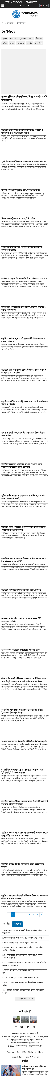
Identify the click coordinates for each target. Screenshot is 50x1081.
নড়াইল (29, 43)
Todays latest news (25, 999)
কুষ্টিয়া (5, 43)
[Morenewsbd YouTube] (24, 5)
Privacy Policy (16, 1057)
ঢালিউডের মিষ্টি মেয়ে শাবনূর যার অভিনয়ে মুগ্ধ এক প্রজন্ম (24, 938)
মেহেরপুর (20, 43)
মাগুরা (12, 43)
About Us (10, 1052)
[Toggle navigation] (2, 5)
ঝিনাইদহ (39, 38)
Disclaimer (32, 1052)
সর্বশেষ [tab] (17, 923)
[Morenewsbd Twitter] (28, 5)
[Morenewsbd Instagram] (32, 5)
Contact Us (21, 1052)
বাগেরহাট (13, 38)
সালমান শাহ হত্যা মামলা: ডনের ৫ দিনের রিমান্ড (21, 977)
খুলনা (5, 38)
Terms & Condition (31, 1057)
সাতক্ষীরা (38, 43)
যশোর (31, 38)
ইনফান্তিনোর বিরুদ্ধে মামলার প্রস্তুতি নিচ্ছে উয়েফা (21, 943)
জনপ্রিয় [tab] (7, 923)
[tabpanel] (25, 965)
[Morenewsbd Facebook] (20, 5)
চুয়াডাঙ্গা (22, 38)
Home (40, 1052)
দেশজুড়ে (10, 23)
